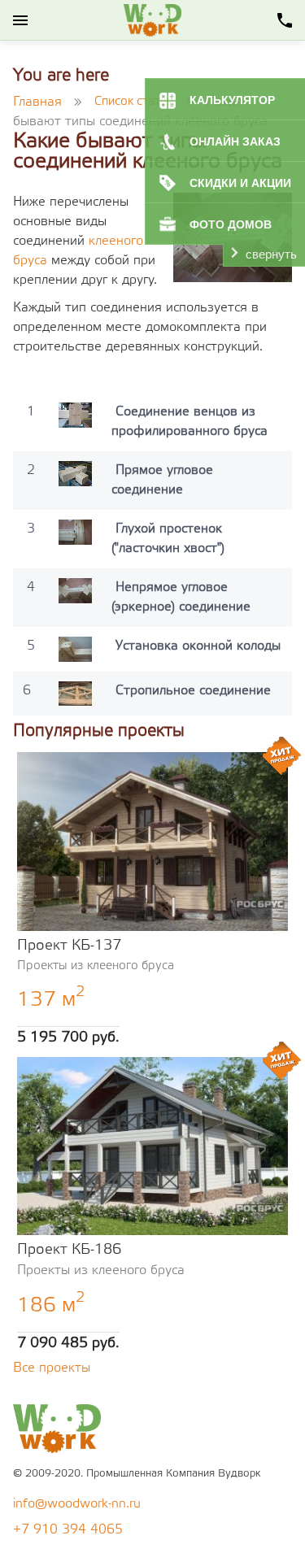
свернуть (271, 254)
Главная (37, 102)
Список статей (133, 101)
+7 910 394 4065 (68, 1530)
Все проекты (51, 1368)
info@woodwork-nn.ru (77, 1504)
